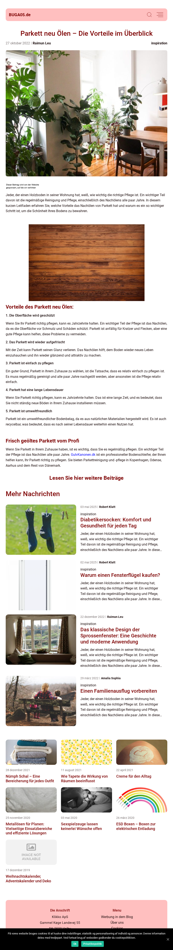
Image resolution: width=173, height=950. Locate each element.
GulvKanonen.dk (83, 455)
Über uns (117, 923)
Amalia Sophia (111, 678)
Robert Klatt (107, 507)
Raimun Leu (42, 43)
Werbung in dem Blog (117, 917)
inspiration (159, 43)
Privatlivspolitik (92, 943)
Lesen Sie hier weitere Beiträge (86, 478)
